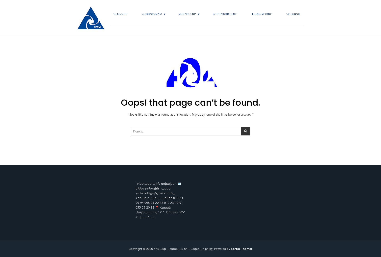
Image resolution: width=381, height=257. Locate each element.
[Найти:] (190, 131)
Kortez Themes (242, 249)
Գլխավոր (120, 14)
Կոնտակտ (293, 14)
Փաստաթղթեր (261, 14)
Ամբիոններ (187, 14)
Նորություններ (225, 14)
